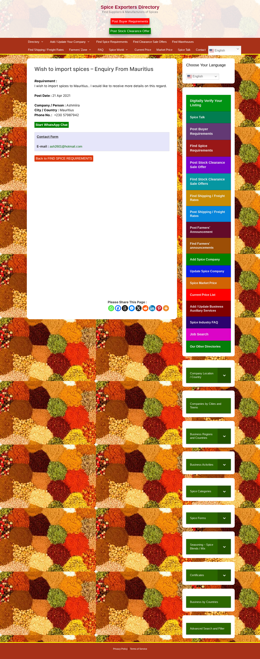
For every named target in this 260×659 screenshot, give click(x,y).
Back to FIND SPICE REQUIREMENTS (64, 158)
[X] (139, 308)
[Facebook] (118, 308)
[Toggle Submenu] (224, 375)
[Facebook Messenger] (132, 308)
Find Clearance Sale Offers (150, 41)
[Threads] (125, 308)
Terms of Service (138, 649)
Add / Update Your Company (68, 41)
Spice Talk (184, 49)
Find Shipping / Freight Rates (46, 49)
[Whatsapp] (111, 308)
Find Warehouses (183, 41)
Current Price (143, 49)
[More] (166, 308)
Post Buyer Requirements (130, 21)
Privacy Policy (120, 649)
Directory (33, 41)
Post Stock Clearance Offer (130, 31)
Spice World (116, 49)
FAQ (101, 49)
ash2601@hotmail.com (66, 146)
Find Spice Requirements (112, 41)
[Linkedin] (152, 308)
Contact (201, 49)
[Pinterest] (159, 308)
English (219, 50)
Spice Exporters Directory (130, 7)
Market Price (164, 49)
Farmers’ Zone (78, 49)
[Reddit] (145, 308)
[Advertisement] (101, 187)
